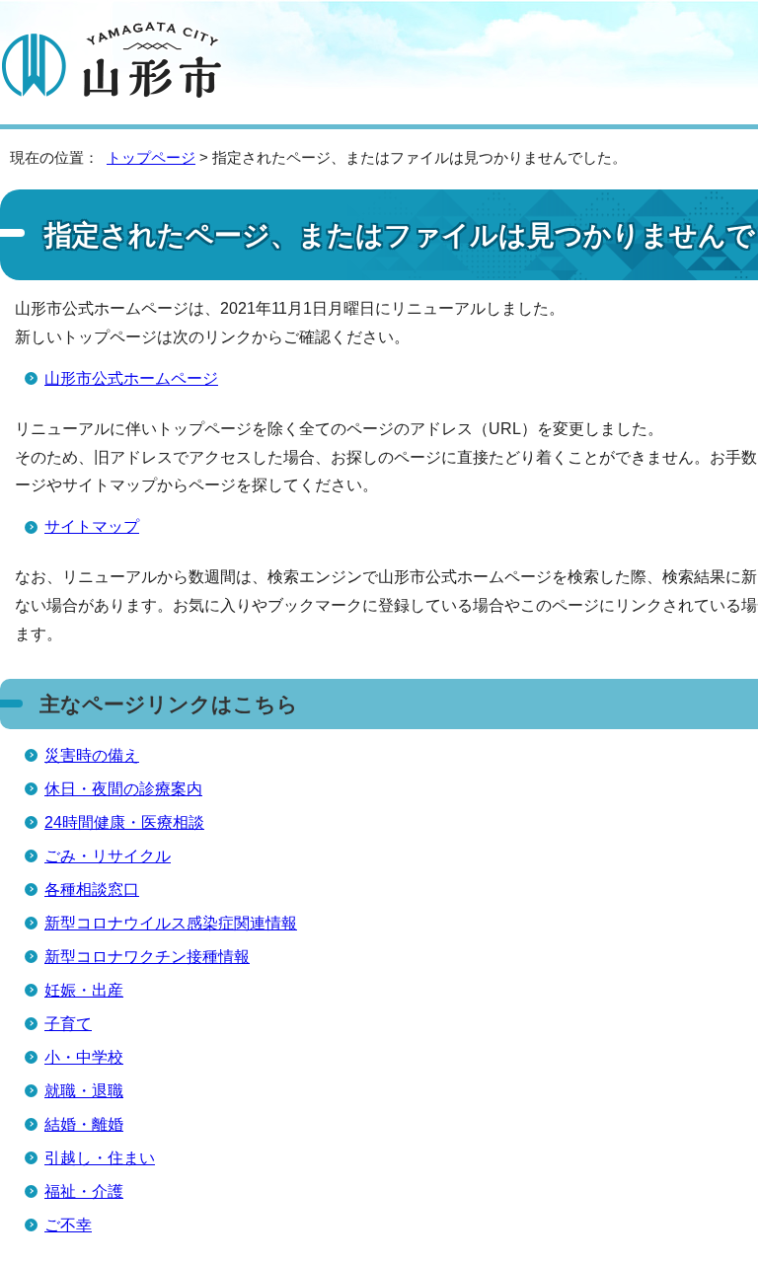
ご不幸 (68, 1225)
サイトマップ (91, 526)
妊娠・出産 (83, 990)
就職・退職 (83, 1090)
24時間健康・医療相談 (124, 822)
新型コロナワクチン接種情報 (147, 956)
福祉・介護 (83, 1191)
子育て (68, 1023)
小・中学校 (83, 1057)
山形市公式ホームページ (131, 378)
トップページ (151, 157)
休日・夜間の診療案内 (123, 788)
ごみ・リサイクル (107, 856)
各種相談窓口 (91, 889)
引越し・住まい (99, 1158)
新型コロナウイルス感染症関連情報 (170, 923)
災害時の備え (91, 755)
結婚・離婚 (83, 1124)
